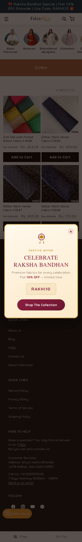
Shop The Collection (41, 305)
